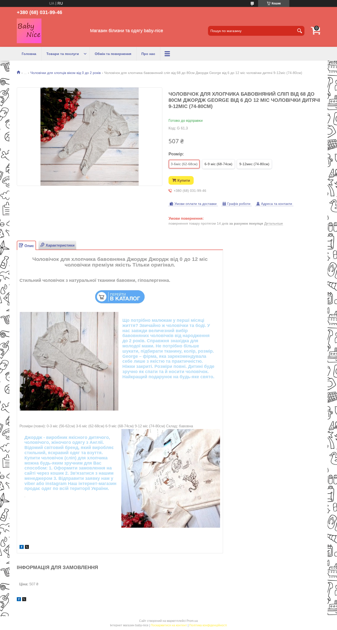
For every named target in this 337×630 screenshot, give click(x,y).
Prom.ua (192, 621)
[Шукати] (299, 31)
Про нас (148, 54)
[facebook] (21, 547)
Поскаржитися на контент (169, 625)
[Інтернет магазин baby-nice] (29, 30)
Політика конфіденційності (208, 625)
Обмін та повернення (113, 54)
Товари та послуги (62, 54)
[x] (27, 547)
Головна (29, 54)
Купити (183, 180)
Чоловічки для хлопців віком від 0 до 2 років (65, 73)
